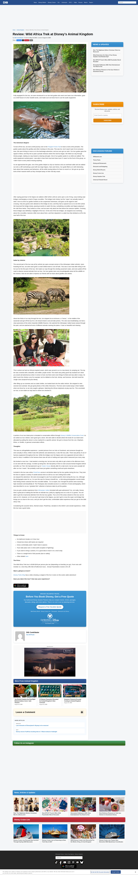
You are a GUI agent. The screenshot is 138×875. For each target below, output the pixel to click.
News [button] (35, 2)
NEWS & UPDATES (101, 44)
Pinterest (27, 40)
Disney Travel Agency (69, 854)
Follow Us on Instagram (24, 743)
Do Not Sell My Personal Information (100, 872)
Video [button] (75, 2)
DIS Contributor (18, 37)
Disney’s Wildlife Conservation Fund (72, 435)
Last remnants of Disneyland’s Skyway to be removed (32, 724)
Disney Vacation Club (99, 176)
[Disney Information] (5, 2)
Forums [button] (80, 2)
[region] (69, 872)
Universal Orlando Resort (100, 179)
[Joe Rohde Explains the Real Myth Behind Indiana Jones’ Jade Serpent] (25, 691)
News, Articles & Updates (24, 793)
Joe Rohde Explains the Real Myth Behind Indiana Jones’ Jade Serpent (25, 701)
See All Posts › (30, 634)
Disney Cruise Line (98, 173)
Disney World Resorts (99, 169)
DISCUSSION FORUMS (102, 151)
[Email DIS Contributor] (27, 638)
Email (31, 40)
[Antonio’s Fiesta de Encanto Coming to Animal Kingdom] (74, 691)
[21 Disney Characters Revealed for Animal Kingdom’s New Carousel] (49, 691)
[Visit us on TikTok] (56, 862)
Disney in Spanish (79, 854)
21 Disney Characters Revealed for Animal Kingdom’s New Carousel (48, 701)
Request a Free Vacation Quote (49, 607)
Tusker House (46, 466)
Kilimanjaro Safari (43, 490)
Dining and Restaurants (99, 163)
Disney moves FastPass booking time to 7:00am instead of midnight (36, 730)
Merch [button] (85, 2)
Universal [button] (64, 2)
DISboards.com (97, 156)
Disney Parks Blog (19, 575)
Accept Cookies (116, 872)
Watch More (68, 651)
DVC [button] (70, 2)
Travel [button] (90, 2)
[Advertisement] (50, 184)
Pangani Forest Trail (54, 147)
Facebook (19, 40)
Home (14, 30)
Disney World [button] (41, 2)
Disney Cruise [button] (51, 2)
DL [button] (58, 2)
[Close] (135, 872)
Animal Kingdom (20, 30)
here (26, 556)
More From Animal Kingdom (26, 681)
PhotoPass (36, 472)
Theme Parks (96, 160)
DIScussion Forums (59, 854)
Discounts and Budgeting (100, 166)
